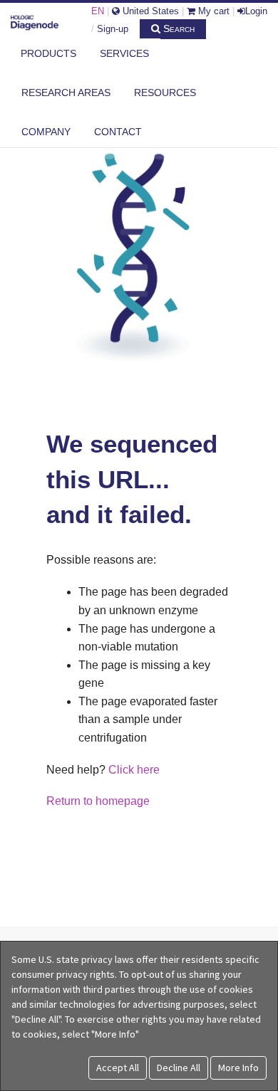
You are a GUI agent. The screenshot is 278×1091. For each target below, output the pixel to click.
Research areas (65, 92)
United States (149, 11)
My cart (212, 11)
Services (124, 53)
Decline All (178, 1067)
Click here (134, 770)
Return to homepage (98, 801)
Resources (165, 92)
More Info (238, 1067)
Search (177, 28)
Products (48, 53)
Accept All (117, 1067)
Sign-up (112, 28)
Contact (118, 131)
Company (46, 131)
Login (256, 11)
